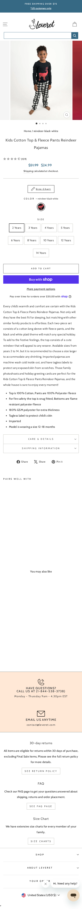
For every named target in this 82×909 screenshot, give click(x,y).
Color (41, 198)
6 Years (15, 240)
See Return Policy (41, 771)
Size (40, 219)
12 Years (66, 240)
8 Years (31, 240)
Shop (40, 854)
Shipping (28, 171)
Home (27, 131)
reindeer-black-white (46, 131)
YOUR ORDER (40, 881)
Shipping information (41, 448)
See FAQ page (41, 806)
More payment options (41, 289)
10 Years (48, 240)
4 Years (49, 227)
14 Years (41, 253)
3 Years (32, 227)
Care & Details (41, 439)
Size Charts (41, 841)
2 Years (16, 227)
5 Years (65, 227)
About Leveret (40, 867)
